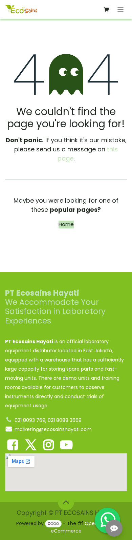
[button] (66, 502)
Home (66, 224)
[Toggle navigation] (120, 9)
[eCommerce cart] (106, 9)
